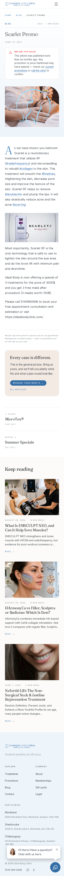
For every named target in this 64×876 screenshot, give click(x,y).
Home (8, 15)
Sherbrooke (12, 824)
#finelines (48, 174)
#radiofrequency (17, 163)
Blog (19, 15)
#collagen (26, 168)
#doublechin (13, 194)
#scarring (19, 204)
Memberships (43, 780)
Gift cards (41, 787)
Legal (39, 794)
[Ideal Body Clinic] (20, 4)
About (39, 773)
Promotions (11, 780)
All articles (18, 389)
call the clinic (38, 70)
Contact (9, 794)
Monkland (11, 812)
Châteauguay (13, 836)
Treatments (11, 773)
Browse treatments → (28, 383)
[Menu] (56, 4)
